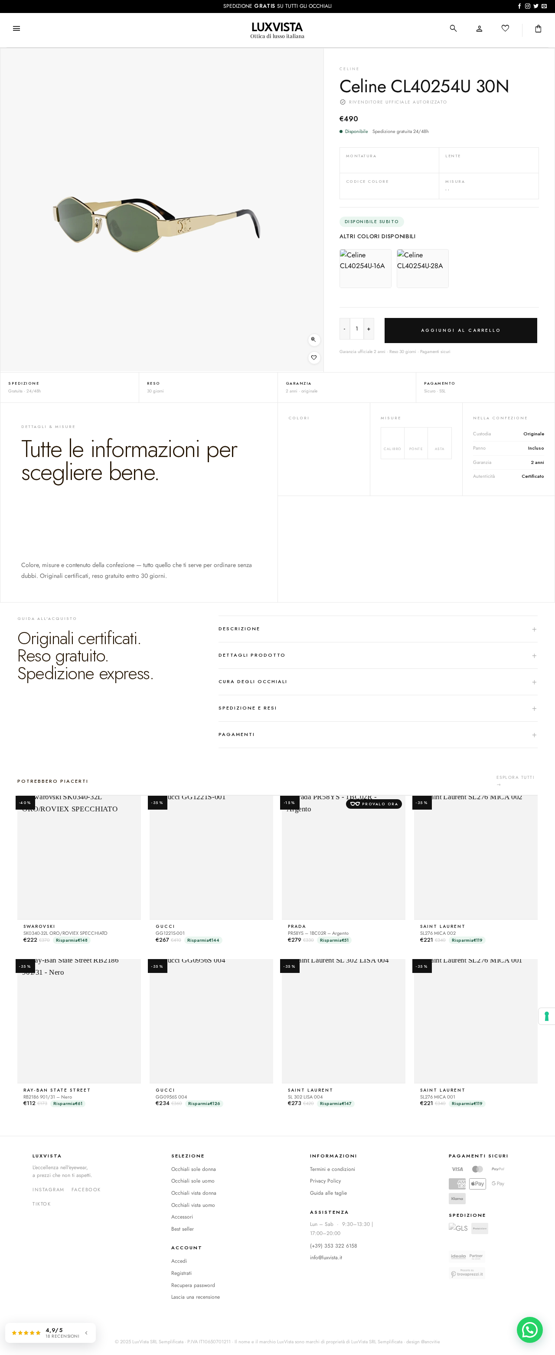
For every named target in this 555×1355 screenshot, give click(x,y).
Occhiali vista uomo (193, 1205)
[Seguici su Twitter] (536, 6)
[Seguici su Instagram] (527, 6)
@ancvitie (430, 1341)
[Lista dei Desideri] (506, 29)
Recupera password (193, 1285)
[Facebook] (86, 1190)
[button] (16, 29)
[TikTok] (42, 1204)
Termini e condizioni (332, 1169)
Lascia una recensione (195, 1297)
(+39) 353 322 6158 (333, 1246)
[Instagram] (49, 1190)
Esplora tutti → (515, 781)
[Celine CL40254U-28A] (423, 268)
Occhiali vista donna (193, 1193)
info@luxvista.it (326, 1257)
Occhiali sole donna (193, 1169)
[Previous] (18, 210)
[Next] (306, 210)
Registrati (181, 1273)
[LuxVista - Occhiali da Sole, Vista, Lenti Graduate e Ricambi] (277, 30)
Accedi (179, 1261)
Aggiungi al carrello (461, 330)
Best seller (182, 1229)
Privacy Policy (325, 1181)
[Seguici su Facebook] (519, 6)
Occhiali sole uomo (193, 1181)
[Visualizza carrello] (538, 29)
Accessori (182, 1217)
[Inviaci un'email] (544, 6)
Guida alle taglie (328, 1193)
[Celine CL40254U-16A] (366, 268)
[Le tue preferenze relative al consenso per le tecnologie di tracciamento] (547, 1016)
